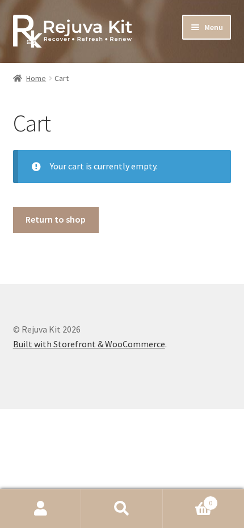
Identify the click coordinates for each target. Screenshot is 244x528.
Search (121, 508)
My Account (40, 508)
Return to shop (56, 219)
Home (36, 78)
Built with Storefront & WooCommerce (89, 344)
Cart (188, 499)
